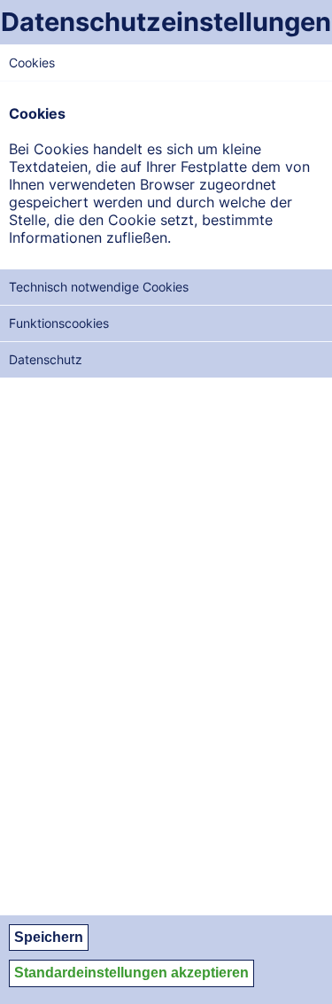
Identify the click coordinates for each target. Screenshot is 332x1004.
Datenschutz (45, 359)
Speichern (48, 937)
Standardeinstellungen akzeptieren (131, 972)
